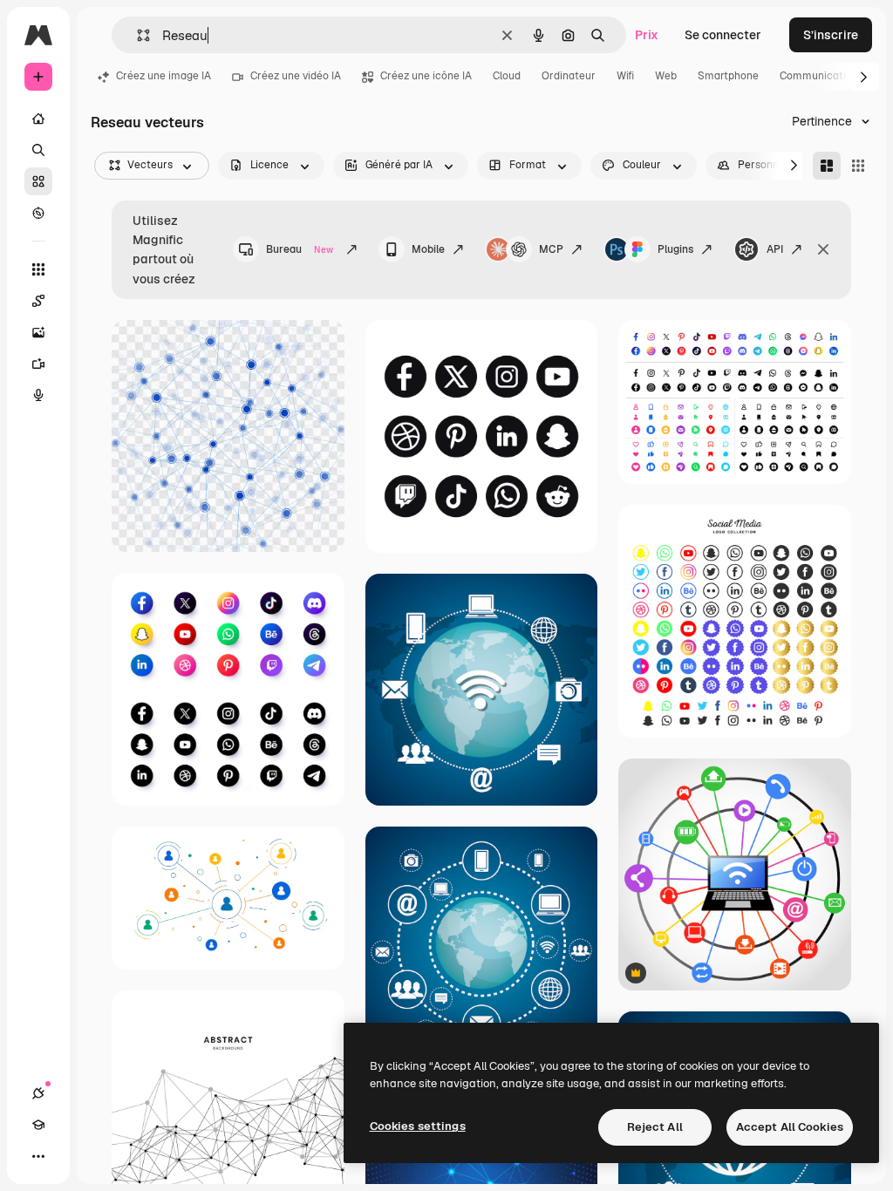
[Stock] (38, 181)
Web (666, 76)
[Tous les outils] (38, 269)
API (775, 249)
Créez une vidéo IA (295, 76)
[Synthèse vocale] (38, 395)
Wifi (625, 76)
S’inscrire (830, 35)
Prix (646, 35)
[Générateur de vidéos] (38, 364)
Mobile (428, 249)
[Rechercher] (38, 150)
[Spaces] (38, 301)
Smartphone (728, 76)
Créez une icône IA (426, 76)
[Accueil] (38, 119)
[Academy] (38, 1125)
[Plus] (38, 1156)
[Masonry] (827, 166)
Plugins (675, 249)
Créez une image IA (163, 76)
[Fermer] (823, 249)
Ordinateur (569, 76)
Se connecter (723, 35)
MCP (551, 249)
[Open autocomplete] (136, 35)
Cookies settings (418, 1126)
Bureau (299, 249)
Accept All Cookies (789, 1127)
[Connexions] (38, 1093)
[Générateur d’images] (38, 332)
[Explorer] (38, 213)
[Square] (858, 166)
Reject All (655, 1127)
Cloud (507, 76)
